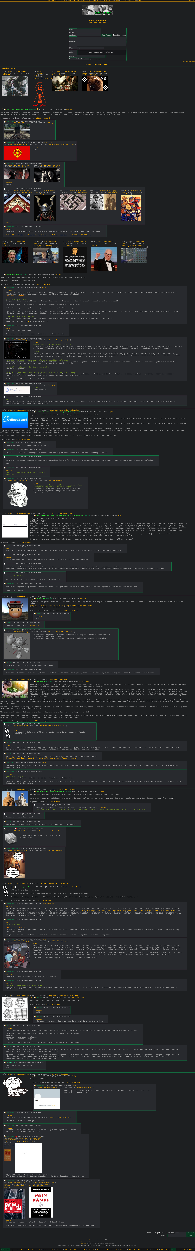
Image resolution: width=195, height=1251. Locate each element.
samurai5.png (125, 194)
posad (117, 0)
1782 (68, 805)
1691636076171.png (21, 144)
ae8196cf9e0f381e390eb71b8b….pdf (52, 726)
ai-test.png (50, 385)
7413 (40, 762)
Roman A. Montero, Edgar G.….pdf (27, 1140)
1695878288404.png (21, 850)
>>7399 (52, 903)
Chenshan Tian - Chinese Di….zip (51, 831)
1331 (78, 598)
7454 (40, 478)
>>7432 (35, 343)
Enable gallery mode (189, 61)
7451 (40, 449)
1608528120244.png (21, 790)
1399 (68, 613)
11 (52, 1250)
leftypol (76, 0)
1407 (38, 623)
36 (166, 1250)
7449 (40, 583)
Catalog (5, 68)
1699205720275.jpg (21, 340)
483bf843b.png (8, 75)
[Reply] (69, 109)
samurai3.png (83, 192)
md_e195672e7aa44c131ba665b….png (66, 790)
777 (113, 0)
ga (100, 0)
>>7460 (50, 142)
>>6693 (9, 1128)
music (108, 0)
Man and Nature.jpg (58, 680)
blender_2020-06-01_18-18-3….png (60, 632)
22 (102, 1250)
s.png (55, 167)
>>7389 (9, 907)
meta (139, 0)
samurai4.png (113, 192)
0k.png (67, 245)
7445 (40, 670)
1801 (38, 742)
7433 (40, 326)
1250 (68, 1076)
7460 (40, 189)
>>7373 (35, 148)
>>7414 (44, 762)
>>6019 (9, 1220)
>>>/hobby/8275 (33, 626)
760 (116, 515)
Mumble (106, 65)
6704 (40, 1112)
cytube (69, 0)
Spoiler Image (120, 35)
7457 (40, 397)
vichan (96, 1239)
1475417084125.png (60, 1074)
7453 (40, 468)
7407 (53, 274)
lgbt (126, 0)
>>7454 (48, 457)
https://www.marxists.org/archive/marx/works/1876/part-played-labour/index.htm (41, 758)
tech (93, 0)
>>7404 (46, 142)
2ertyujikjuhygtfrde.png (62, 75)
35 (162, 1250)
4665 (38, 1046)
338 (61, 887)
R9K (130, 0)
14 (66, 1250)
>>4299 (39, 1010)
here (27, 321)
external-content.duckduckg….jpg (64, 410)
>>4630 (82, 997)
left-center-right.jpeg (62, 514)
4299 (68, 997)
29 (134, 1250)
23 (107, 1250)
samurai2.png (39, 194)
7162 (64, 109)
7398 (40, 971)
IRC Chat (97, 65)
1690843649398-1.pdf (46, 1182)
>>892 (8, 549)
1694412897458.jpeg (21, 941)
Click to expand (43, 118)
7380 (42, 143)
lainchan (102, 1239)
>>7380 (9, 183)
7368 (42, 829)
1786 (38, 821)
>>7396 (44, 903)
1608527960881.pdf (21, 884)
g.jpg (24, 167)
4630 (68, 1016)
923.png (50, 123)
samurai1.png (27, 192)
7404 (40, 163)
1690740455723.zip (21, 831)
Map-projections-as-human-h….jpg (63, 996)
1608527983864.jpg (21, 680)
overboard (55, 0)
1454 (38, 724)
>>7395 (9, 923)
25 (116, 1250)
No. (61, 109)
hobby (88, 0)
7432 (40, 287)
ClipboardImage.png (55, 850)
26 (121, 1250)
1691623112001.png (21, 123)
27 (125, 1250)
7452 (40, 457)
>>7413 (9, 774)
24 (111, 1250)
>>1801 (87, 681)
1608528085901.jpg (21, 410)
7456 (40, 383)
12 (57, 1250)
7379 (40, 121)
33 (153, 1250)
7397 (40, 939)
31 (143, 1250)
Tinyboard (89, 1239)
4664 (38, 1025)
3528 (38, 555)
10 (47, 1250)
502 (77, 681)
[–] (1, 109)
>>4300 (9, 1028)
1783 (38, 814)
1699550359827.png (21, 480)
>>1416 (16, 730)
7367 (42, 1136)
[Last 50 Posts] (75, 887)
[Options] (192, 0)
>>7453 (44, 457)
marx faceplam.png (56, 480)
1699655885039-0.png (22, 191)
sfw (61, 0)
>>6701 (9, 1116)
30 (139, 1250)
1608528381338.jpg (21, 996)
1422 (38, 630)
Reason (163, 1235)
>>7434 (44, 287)
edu (97, 0)
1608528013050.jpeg (22, 514)
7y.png (94, 245)
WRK (84, 0)
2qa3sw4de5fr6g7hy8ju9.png (93, 75)
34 (157, 1250)
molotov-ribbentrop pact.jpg (58, 340)
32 (148, 1250)
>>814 (8, 558)
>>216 (103, 808)
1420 (105, 412)
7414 (40, 771)
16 (75, 1250)
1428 (38, 662)
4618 (68, 1007)
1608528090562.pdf (21, 726)
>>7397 (48, 903)
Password (170, 1233)
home (49, 0)
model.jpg (56, 597)
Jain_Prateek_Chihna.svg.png (45, 78)
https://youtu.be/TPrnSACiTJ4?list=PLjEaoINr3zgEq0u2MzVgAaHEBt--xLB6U (61, 605)
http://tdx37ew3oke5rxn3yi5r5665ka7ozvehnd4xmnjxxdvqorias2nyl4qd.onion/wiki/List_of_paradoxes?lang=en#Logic (128, 910)
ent (104, 0)
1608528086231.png (21, 632)
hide (9, 71)
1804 (38, 753)
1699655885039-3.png (108, 191)
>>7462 (44, 189)
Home (13, 68)
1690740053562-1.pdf (33, 1138)
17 (79, 1250)
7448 (40, 573)
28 (130, 1250)
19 (89, 1250)
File (163, 1233)
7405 (44, 848)
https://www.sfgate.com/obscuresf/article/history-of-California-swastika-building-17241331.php (48, 235)
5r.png (5, 245)
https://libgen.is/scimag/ (59, 1117)
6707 (40, 1125)
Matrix (88, 65)
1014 (38, 546)
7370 (42, 1181)
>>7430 (9, 291)
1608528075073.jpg (21, 597)
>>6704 (74, 1085)
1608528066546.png (21, 1074)
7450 (40, 442)
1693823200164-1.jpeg (58, 941)
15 (70, 1250)
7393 (43, 1062)
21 (98, 1250)
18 (84, 1250)
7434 (40, 338)
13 (61, 1250)
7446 (40, 564)
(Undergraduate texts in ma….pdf (55, 884)
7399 (40, 980)
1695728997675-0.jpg (22, 165)
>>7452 (9, 471)
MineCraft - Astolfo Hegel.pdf (41, 1185)
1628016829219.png (51, 1087)
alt (64, 0)
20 (93, 1250)
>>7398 (44, 939)
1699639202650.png (21, 385)
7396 (40, 920)
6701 (70, 1085)
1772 (96, 791)
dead (134, 0)
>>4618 (78, 997)
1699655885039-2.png (78, 191)
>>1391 (39, 617)
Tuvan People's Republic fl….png (61, 144)
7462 (40, 227)
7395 (40, 903)
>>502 (8, 746)
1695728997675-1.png (52, 165)
